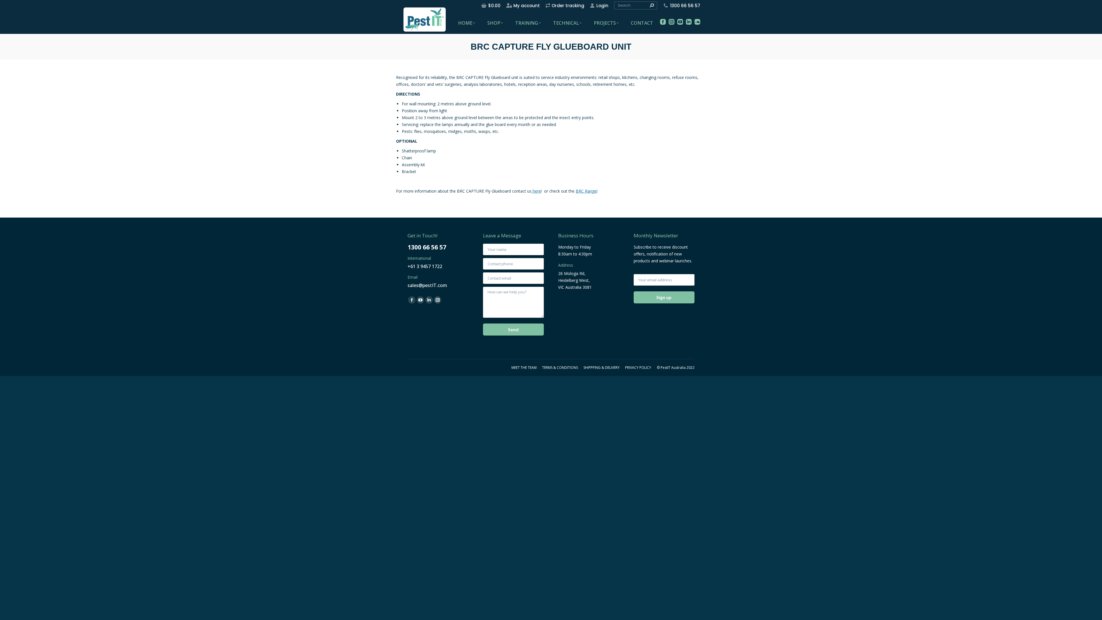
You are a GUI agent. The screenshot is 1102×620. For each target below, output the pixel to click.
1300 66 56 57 (685, 6)
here (536, 191)
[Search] (652, 5)
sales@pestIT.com (427, 285)
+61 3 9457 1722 (425, 266)
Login (602, 6)
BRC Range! (586, 191)
